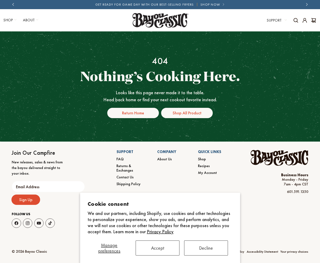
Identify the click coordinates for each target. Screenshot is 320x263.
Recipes (204, 165)
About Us (164, 159)
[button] (30, 20)
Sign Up (26, 199)
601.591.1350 (297, 191)
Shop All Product (187, 113)
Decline (206, 248)
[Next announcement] (307, 4)
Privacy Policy (160, 232)
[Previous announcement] (13, 4)
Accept (157, 248)
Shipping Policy (128, 183)
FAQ (120, 159)
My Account (207, 172)
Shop (202, 159)
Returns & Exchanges (124, 168)
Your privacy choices (294, 251)
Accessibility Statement (262, 251)
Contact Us (125, 177)
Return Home (133, 113)
